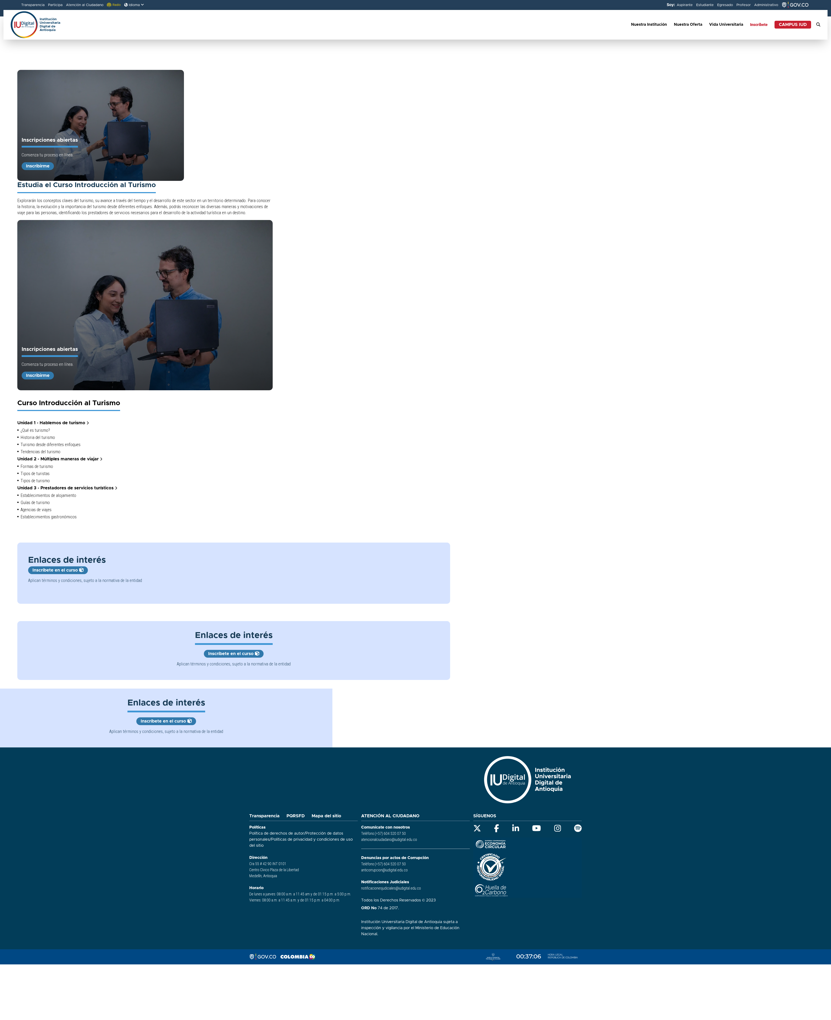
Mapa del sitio (326, 816)
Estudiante (705, 5)
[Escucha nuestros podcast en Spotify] (578, 828)
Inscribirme (38, 166)
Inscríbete (759, 24)
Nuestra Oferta (688, 25)
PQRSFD (296, 816)
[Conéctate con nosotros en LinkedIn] (515, 828)
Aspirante (685, 5)
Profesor (743, 5)
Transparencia (33, 5)
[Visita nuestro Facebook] (496, 828)
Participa (55, 5)
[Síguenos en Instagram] (557, 828)
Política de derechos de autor (276, 833)
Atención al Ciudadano (84, 5)
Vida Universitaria (726, 25)
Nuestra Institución (649, 25)
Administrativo (766, 5)
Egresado (725, 5)
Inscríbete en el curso (55, 570)
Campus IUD (793, 24)
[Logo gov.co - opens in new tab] (262, 957)
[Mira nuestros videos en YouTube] (536, 828)
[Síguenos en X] (477, 828)
